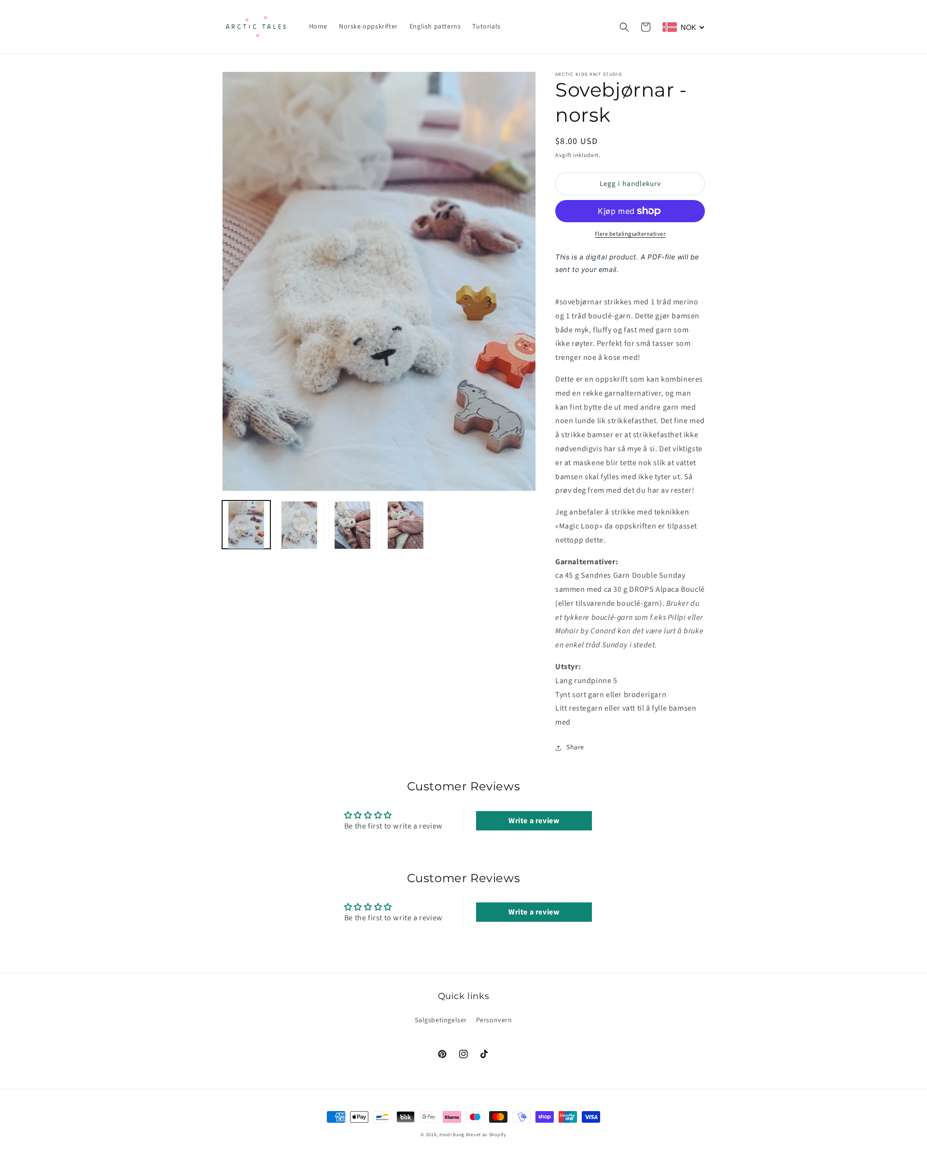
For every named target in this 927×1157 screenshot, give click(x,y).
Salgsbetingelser (441, 1020)
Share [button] (575, 747)
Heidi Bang (451, 1134)
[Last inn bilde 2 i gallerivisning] (299, 525)
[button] (624, 27)
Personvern (494, 1020)
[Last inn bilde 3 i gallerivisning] (352, 525)
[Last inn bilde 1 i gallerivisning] (246, 525)
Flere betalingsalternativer (630, 234)
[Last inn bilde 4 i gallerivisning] (405, 525)
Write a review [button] (533, 820)
